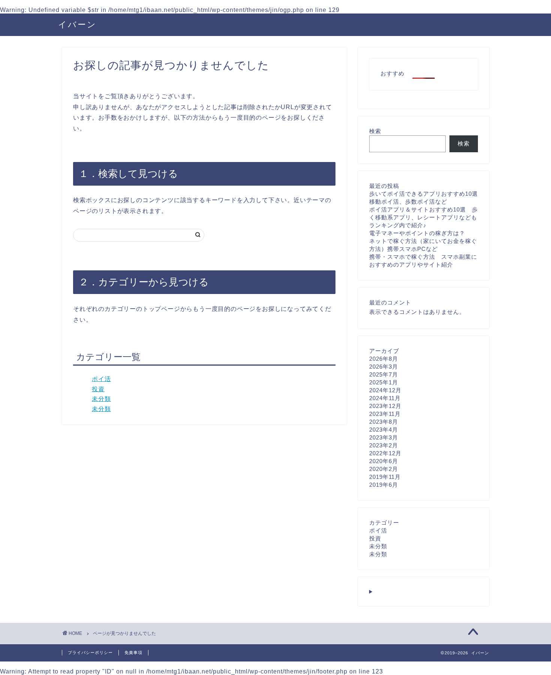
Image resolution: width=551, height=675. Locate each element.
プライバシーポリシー (90, 652)
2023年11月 (385, 414)
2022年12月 (385, 453)
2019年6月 (383, 485)
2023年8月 (383, 421)
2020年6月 (383, 461)
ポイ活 (101, 379)
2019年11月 (385, 477)
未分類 (101, 399)
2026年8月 (383, 359)
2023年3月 (383, 437)
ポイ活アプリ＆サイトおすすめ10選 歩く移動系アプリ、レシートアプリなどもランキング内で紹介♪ (423, 217)
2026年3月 (383, 366)
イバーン (77, 24)
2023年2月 (383, 445)
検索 (375, 131)
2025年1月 (383, 382)
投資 (98, 389)
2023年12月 (385, 406)
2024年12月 (385, 390)
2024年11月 (385, 398)
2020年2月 (383, 469)
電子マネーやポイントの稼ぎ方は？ (417, 233)
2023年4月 (383, 429)
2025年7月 (383, 374)
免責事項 (133, 652)
